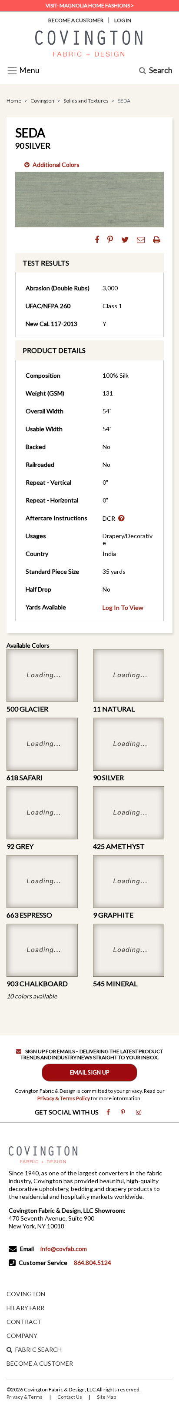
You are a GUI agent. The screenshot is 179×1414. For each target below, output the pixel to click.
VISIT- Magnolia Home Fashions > (90, 5)
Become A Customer (75, 20)
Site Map (106, 1397)
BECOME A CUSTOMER (40, 1363)
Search (160, 71)
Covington (42, 100)
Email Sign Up (89, 1072)
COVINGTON (26, 1294)
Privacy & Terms (25, 1397)
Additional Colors (56, 164)
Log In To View (123, 607)
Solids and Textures (86, 100)
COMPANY (22, 1335)
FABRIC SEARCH (38, 1349)
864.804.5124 (92, 1262)
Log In (122, 20)
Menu (29, 70)
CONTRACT (24, 1321)
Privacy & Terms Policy (63, 1098)
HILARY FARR (25, 1307)
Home (14, 100)
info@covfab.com (63, 1248)
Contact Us (69, 1397)
